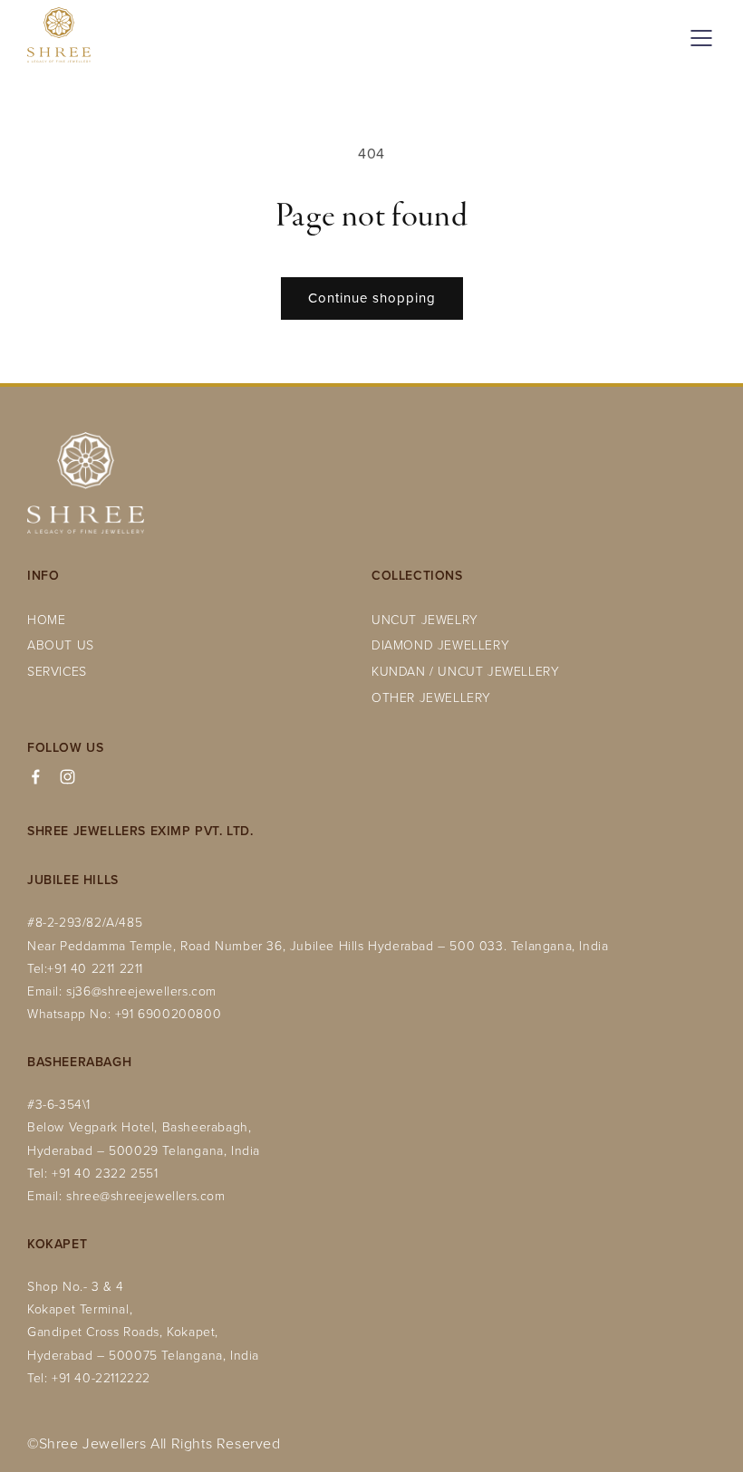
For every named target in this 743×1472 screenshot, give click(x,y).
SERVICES (57, 670)
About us (60, 644)
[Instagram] (67, 776)
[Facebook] (35, 776)
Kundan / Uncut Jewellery (465, 670)
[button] (698, 38)
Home (46, 619)
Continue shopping (372, 297)
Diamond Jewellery (440, 644)
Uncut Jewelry (425, 619)
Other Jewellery (431, 697)
